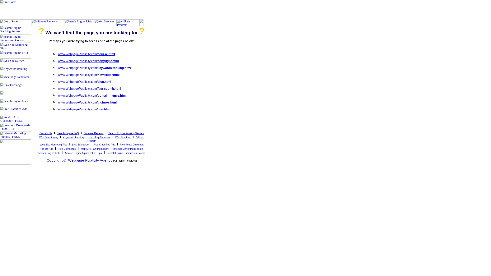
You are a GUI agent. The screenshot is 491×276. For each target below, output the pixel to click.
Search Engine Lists (49, 153)
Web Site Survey (48, 137)
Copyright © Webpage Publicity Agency (79, 160)
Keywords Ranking (73, 137)
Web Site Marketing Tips (53, 144)
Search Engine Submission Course (126, 153)
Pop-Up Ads (46, 148)
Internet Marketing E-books (128, 148)
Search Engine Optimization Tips (83, 153)
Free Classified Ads (104, 144)
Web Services (123, 137)
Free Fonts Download (131, 144)
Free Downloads (67, 148)
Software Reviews (94, 133)
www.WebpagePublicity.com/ (86, 54)
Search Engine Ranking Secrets (126, 133)
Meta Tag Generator (99, 137)
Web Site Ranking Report (95, 148)
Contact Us (46, 133)
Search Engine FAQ (68, 133)
